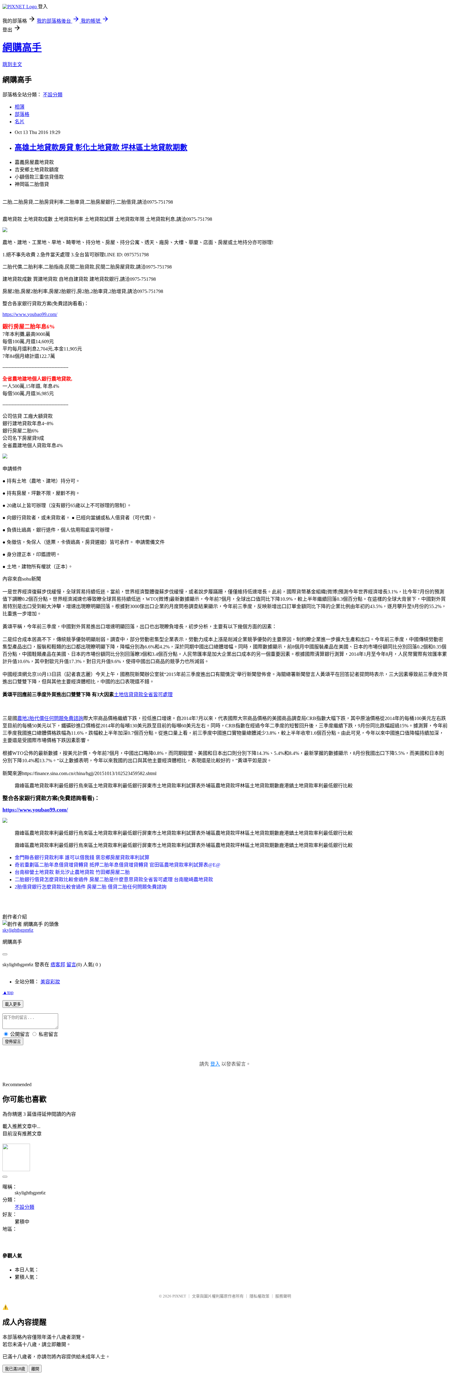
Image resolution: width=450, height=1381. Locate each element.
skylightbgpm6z (17, 930)
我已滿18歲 (15, 1369)
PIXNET (179, 1296)
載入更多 (13, 1004)
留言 (71, 964)
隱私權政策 (259, 1296)
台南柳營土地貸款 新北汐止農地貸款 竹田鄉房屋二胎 (72, 872)
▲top (7, 992)
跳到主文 (12, 64)
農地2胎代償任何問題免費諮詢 (50, 718)
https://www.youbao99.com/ (29, 314)
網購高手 (22, 47)
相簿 (19, 107)
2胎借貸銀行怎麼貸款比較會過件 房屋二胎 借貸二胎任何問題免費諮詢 (91, 886)
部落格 (22, 114)
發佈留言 (13, 1041)
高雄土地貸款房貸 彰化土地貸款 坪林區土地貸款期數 (101, 147)
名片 (19, 121)
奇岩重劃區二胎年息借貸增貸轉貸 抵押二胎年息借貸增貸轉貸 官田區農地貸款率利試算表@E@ (117, 864)
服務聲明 (283, 1296)
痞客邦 (58, 964)
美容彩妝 (50, 981)
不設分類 (52, 94)
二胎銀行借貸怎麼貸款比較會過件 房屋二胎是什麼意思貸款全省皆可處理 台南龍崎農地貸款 (114, 879)
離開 (35, 1369)
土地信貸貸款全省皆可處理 (143, 694)
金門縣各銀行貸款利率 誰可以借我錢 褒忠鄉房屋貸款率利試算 (82, 857)
